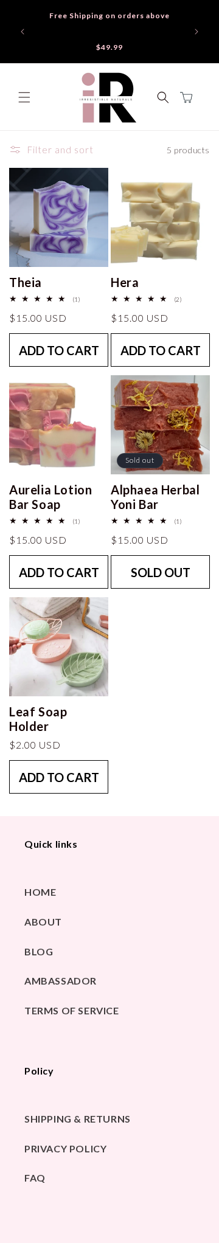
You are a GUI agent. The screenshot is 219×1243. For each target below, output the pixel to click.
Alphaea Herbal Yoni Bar (155, 496)
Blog (38, 951)
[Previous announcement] (22, 31)
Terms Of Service (71, 1010)
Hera (125, 282)
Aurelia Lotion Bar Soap (50, 496)
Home (40, 892)
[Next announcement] (196, 31)
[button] (24, 97)
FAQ (35, 1177)
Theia (25, 282)
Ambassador (60, 980)
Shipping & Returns (77, 1118)
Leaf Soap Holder (38, 718)
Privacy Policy (65, 1148)
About (43, 921)
